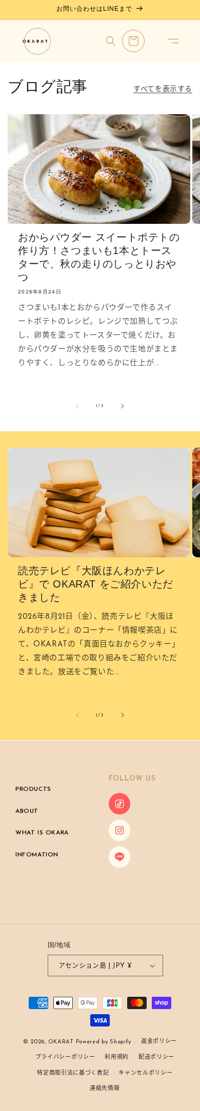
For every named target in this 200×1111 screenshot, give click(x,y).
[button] (173, 41)
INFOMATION (36, 855)
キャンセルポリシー (145, 1073)
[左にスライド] (77, 406)
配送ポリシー (156, 1057)
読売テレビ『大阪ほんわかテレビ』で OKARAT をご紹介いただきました (95, 584)
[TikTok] (119, 812)
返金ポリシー (159, 1041)
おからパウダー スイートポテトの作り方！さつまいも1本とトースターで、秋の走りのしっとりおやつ (99, 257)
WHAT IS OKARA (42, 833)
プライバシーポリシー (65, 1057)
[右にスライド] (122, 406)
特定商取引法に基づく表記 (73, 1073)
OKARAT (61, 1042)
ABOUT (26, 811)
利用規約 (117, 1057)
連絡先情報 (105, 1089)
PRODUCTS (33, 789)
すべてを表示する (162, 89)
